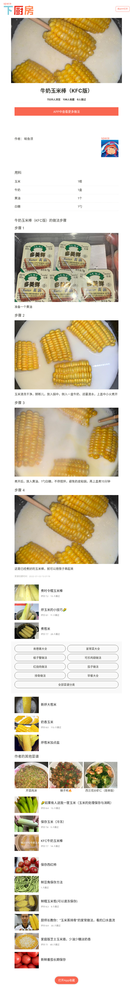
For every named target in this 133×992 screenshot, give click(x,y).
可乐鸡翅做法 (93, 657)
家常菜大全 (93, 648)
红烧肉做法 (40, 666)
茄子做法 (93, 666)
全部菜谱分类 (66, 684)
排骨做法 (40, 675)
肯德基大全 (40, 648)
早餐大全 (93, 675)
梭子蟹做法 (40, 657)
